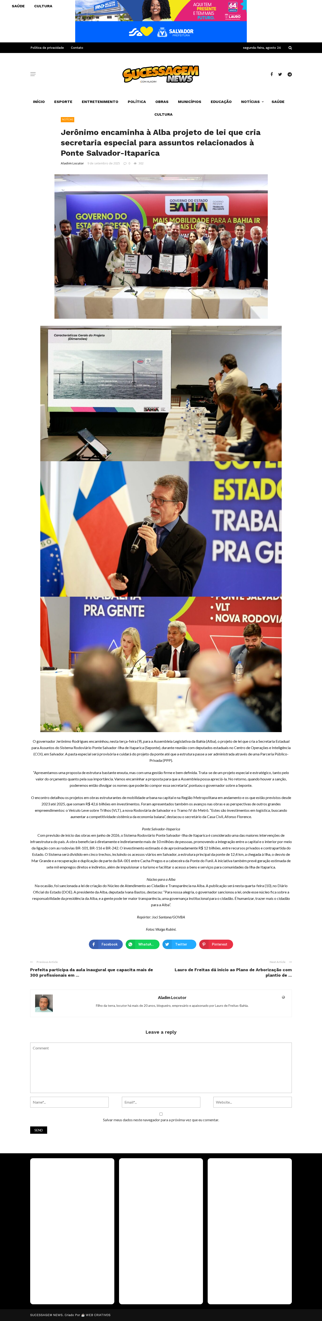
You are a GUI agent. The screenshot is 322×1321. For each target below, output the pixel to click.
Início (39, 101)
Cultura (163, 114)
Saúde (278, 101)
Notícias (250, 101)
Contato (77, 47)
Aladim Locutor (72, 163)
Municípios (189, 101)
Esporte (63, 101)
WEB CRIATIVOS (98, 1315)
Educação (221, 101)
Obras (162, 101)
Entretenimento (100, 101)
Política (137, 101)
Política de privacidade (47, 47)
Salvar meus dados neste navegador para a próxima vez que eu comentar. (161, 1119)
